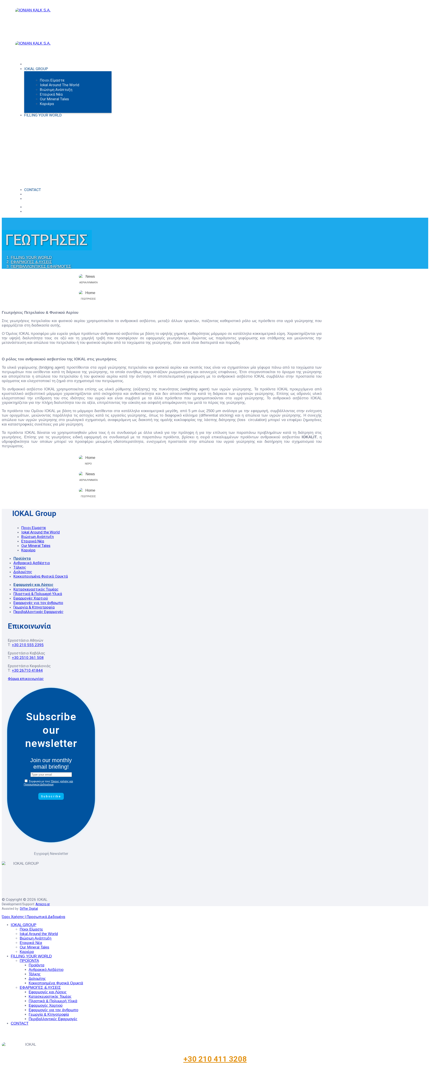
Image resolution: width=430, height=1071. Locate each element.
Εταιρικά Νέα (51, 94)
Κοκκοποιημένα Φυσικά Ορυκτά (40, 576)
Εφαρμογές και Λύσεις (33, 584)
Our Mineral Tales (54, 99)
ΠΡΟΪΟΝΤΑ (29, 961)
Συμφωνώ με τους (48, 783)
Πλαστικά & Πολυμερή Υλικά (37, 593)
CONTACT (32, 189)
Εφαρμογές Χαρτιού (30, 598)
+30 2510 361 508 (28, 657)
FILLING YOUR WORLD (43, 115)
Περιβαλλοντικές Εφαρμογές (38, 611)
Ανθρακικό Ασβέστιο (31, 563)
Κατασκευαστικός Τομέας (35, 589)
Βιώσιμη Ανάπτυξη (56, 89)
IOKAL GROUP (36, 69)
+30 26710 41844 (27, 670)
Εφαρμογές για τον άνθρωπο (38, 602)
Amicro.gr (43, 904)
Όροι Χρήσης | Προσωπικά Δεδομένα (33, 916)
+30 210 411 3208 (215, 1058)
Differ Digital (29, 908)
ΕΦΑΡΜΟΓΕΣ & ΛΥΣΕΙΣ (40, 987)
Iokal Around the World (59, 85)
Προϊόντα (22, 558)
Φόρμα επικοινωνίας (26, 678)
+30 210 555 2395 (28, 645)
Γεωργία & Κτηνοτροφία (34, 607)
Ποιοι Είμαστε (52, 80)
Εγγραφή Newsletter (51, 853)
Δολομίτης (22, 572)
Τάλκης (19, 567)
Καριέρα (47, 103)
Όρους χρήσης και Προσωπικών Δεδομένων (48, 783)
